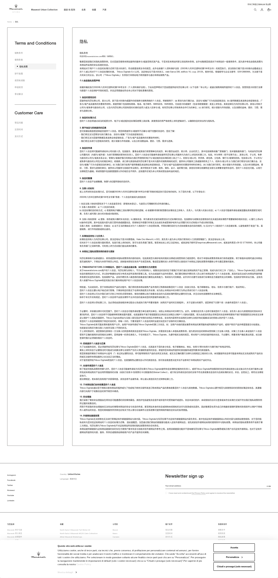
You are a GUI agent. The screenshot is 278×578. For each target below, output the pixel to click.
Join (267, 486)
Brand (115, 530)
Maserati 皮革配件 (14, 537)
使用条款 (19, 60)
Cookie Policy (83, 564)
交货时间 (19, 129)
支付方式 (19, 136)
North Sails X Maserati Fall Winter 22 (75, 530)
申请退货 (19, 87)
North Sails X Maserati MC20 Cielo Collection (79, 533)
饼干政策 (19, 73)
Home (9, 22)
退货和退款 (20, 80)
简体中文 (73, 479)
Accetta (234, 547)
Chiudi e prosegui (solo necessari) (234, 566)
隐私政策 (23, 66)
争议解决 (19, 94)
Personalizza (232, 557)
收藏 (94, 10)
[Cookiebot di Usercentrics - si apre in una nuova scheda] (38, 572)
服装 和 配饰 (69, 10)
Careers (116, 537)
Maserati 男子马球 (14, 530)
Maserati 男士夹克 (14, 533)
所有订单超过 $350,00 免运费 (259, 4)
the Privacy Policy (199, 493)
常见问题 (19, 123)
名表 (84, 10)
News (115, 533)
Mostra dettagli (65, 572)
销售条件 (19, 53)
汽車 (104, 10)
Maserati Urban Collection (44, 10)
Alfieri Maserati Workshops (71, 537)
